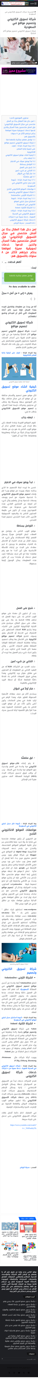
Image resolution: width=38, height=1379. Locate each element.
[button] (3, 278)
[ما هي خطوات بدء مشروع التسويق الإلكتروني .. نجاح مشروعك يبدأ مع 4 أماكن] (10, 1226)
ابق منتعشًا (29, 176)
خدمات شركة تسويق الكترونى (22, 220)
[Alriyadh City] (15, 3)
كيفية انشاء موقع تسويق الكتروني (20, 155)
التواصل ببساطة (27, 164)
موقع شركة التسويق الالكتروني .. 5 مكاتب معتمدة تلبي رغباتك (29, 1258)
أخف (12, 118)
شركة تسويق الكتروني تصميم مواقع (19, 142)
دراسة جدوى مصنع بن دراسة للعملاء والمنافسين (21, 1305)
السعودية (25, 989)
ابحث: (33, 267)
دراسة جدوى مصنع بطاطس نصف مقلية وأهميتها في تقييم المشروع (20, 1342)
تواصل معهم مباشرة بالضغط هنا (20, 139)
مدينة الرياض (24, 1167)
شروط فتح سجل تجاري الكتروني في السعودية (19, 825)
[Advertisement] (19, 95)
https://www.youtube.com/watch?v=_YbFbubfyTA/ (23, 1126)
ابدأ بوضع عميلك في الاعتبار (22, 161)
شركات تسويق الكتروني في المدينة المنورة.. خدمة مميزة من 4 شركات (19, 1067)
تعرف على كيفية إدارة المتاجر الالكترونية (19, 354)
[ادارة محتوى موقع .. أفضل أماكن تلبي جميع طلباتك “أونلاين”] (28, 1227)
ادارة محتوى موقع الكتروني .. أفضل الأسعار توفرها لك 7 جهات (10, 1255)
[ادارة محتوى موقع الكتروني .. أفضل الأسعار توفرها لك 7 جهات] (10, 1246)
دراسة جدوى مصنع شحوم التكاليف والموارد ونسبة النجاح (18, 1310)
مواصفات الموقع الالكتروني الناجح (21, 189)
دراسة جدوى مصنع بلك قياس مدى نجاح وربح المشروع (20, 1326)
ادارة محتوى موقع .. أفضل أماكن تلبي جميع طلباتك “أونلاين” (29, 1236)
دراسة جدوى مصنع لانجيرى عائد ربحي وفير (19, 1301)
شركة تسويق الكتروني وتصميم (22, 192)
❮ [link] (35, 298)
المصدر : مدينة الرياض (24, 223)
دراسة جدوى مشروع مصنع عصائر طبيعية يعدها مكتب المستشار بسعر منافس (20, 1347)
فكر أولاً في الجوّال (26, 173)
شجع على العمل (27, 167)
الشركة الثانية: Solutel (25, 207)
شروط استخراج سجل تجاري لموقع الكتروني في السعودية (19, 1018)
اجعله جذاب (29, 158)
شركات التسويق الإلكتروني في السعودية (20, 13)
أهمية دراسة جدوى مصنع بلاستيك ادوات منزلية (19, 1331)
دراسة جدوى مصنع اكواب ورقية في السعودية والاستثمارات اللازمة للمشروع (20, 1337)
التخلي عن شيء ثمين (25, 170)
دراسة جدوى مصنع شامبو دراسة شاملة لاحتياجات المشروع (20, 1321)
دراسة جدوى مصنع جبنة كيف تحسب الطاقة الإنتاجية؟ (18, 1316)
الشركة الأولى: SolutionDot (23, 195)
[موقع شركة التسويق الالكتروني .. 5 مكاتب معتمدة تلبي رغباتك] (28, 1248)
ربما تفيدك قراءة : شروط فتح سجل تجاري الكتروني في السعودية (23, 183)
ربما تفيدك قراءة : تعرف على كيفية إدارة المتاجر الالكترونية (23, 149)
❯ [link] (31, 298)
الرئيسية (31, 11)
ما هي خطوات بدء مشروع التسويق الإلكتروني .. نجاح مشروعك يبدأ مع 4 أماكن (10, 1234)
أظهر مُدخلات (14, 262)
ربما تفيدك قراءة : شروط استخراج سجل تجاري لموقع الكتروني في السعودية (23, 201)
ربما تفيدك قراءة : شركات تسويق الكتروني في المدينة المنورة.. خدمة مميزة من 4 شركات (22, 213)
